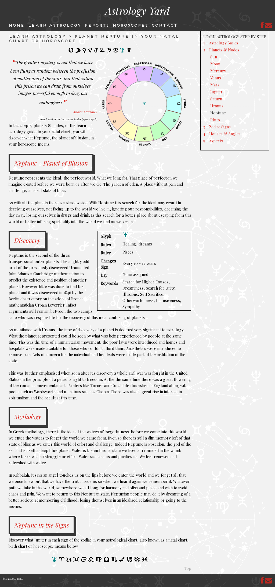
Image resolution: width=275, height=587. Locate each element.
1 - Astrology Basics (220, 42)
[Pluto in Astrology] (129, 52)
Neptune (218, 112)
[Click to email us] (268, 25)
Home (16, 25)
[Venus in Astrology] (90, 52)
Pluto (215, 119)
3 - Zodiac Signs (217, 126)
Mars (214, 84)
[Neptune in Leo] (91, 561)
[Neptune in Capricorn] (129, 561)
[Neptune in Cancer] (83, 561)
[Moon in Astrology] (78, 52)
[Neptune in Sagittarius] (121, 561)
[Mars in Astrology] (96, 52)
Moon (215, 63)
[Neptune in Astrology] (122, 52)
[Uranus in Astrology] (116, 52)
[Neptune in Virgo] (99, 561)
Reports (96, 25)
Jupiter (216, 91)
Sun (213, 56)
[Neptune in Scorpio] (114, 561)
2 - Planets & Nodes (221, 49)
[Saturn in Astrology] (109, 52)
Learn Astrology (54, 25)
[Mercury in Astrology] (84, 52)
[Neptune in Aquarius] (137, 561)
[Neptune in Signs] (54, 561)
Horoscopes (130, 25)
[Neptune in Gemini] (76, 561)
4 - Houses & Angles (222, 133)
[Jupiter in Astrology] (102, 52)
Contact (164, 25)
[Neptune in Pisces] (145, 561)
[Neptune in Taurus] (69, 561)
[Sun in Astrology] (71, 52)
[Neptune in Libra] (106, 561)
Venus (215, 77)
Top (187, 568)
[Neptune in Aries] (61, 561)
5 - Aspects (213, 140)
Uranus (216, 105)
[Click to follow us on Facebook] (262, 25)
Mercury (218, 70)
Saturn (216, 98)
